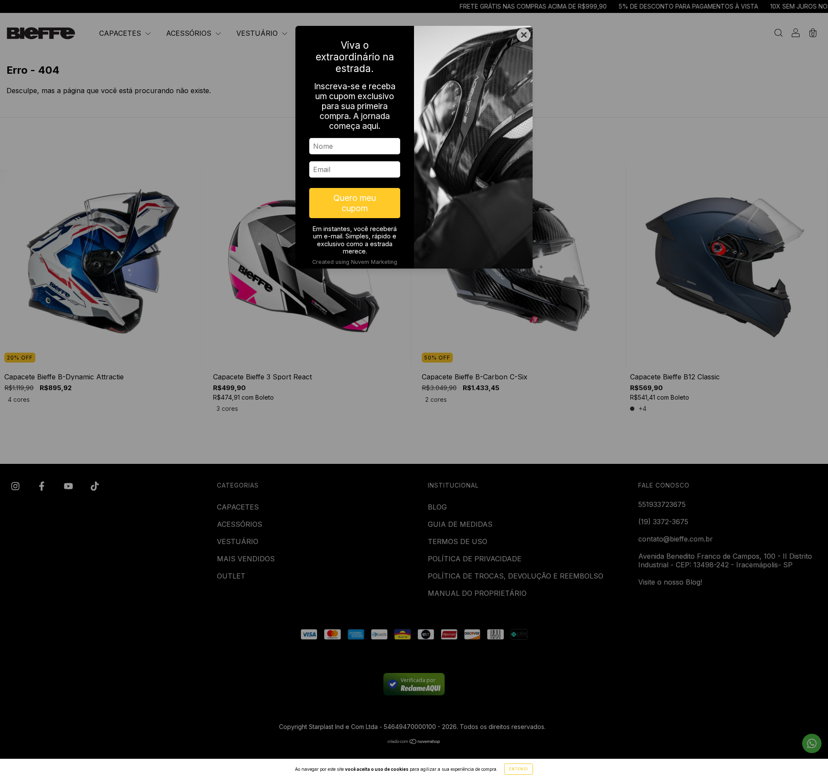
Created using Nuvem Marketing (354, 262)
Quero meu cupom (354, 203)
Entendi (518, 769)
